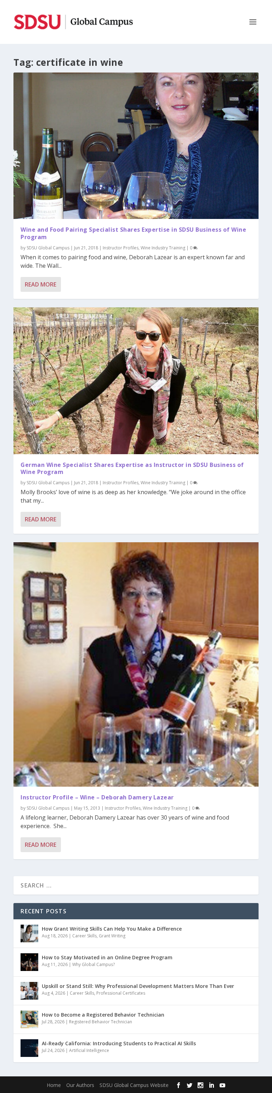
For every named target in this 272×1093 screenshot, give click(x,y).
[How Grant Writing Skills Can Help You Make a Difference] (29, 933)
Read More (40, 284)
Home (54, 1085)
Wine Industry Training (163, 248)
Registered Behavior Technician (100, 1022)
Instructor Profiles (120, 248)
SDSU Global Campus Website (134, 1085)
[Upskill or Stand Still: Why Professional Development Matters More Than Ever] (29, 991)
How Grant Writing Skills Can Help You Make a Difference (112, 928)
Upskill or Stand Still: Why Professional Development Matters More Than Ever (138, 986)
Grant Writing (112, 936)
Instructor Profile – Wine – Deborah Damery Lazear (97, 797)
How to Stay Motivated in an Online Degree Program (107, 957)
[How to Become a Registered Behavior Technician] (29, 1019)
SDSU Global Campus (48, 248)
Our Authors (80, 1085)
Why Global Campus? (93, 964)
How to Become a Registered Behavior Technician (103, 1014)
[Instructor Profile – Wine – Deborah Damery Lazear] (135, 664)
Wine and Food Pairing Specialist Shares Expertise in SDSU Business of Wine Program (133, 233)
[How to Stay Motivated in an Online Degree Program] (29, 962)
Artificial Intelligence (89, 1050)
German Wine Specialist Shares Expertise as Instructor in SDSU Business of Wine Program (132, 468)
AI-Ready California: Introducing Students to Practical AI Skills (119, 1043)
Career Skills (84, 936)
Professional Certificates (120, 993)
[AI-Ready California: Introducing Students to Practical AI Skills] (29, 1048)
